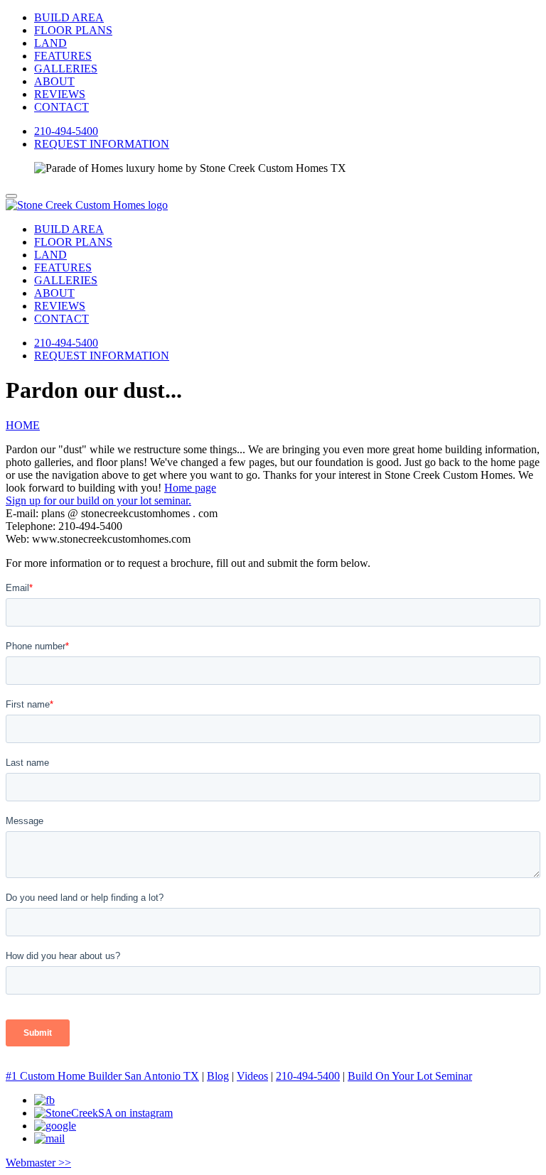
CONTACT (61, 107)
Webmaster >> (38, 1163)
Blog (218, 1076)
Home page (190, 488)
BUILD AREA (69, 17)
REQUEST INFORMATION (101, 144)
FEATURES (63, 56)
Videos (252, 1076)
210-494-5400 (66, 131)
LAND (50, 43)
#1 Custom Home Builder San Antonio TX (102, 1076)
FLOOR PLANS (73, 30)
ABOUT (54, 81)
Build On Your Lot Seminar (410, 1076)
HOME (23, 425)
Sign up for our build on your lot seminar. (98, 500)
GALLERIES (65, 69)
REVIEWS (59, 94)
